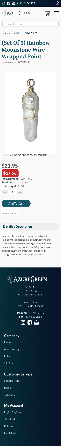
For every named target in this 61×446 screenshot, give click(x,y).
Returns (8, 425)
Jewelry (16, 32)
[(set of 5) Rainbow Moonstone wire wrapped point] (30, 143)
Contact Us (10, 394)
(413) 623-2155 (26, 3)
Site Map (9, 362)
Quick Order (11, 432)
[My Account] (56, 3)
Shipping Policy (12, 380)
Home (5, 32)
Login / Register (12, 412)
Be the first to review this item (30, 154)
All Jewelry (31, 32)
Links (7, 356)
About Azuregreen (14, 349)
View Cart (9, 418)
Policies (8, 387)
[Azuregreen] (16, 13)
